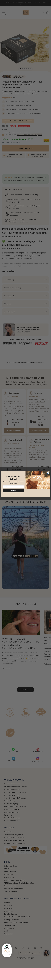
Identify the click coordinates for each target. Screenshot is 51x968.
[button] (7, 950)
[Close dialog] (48, 473)
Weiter (13, 491)
